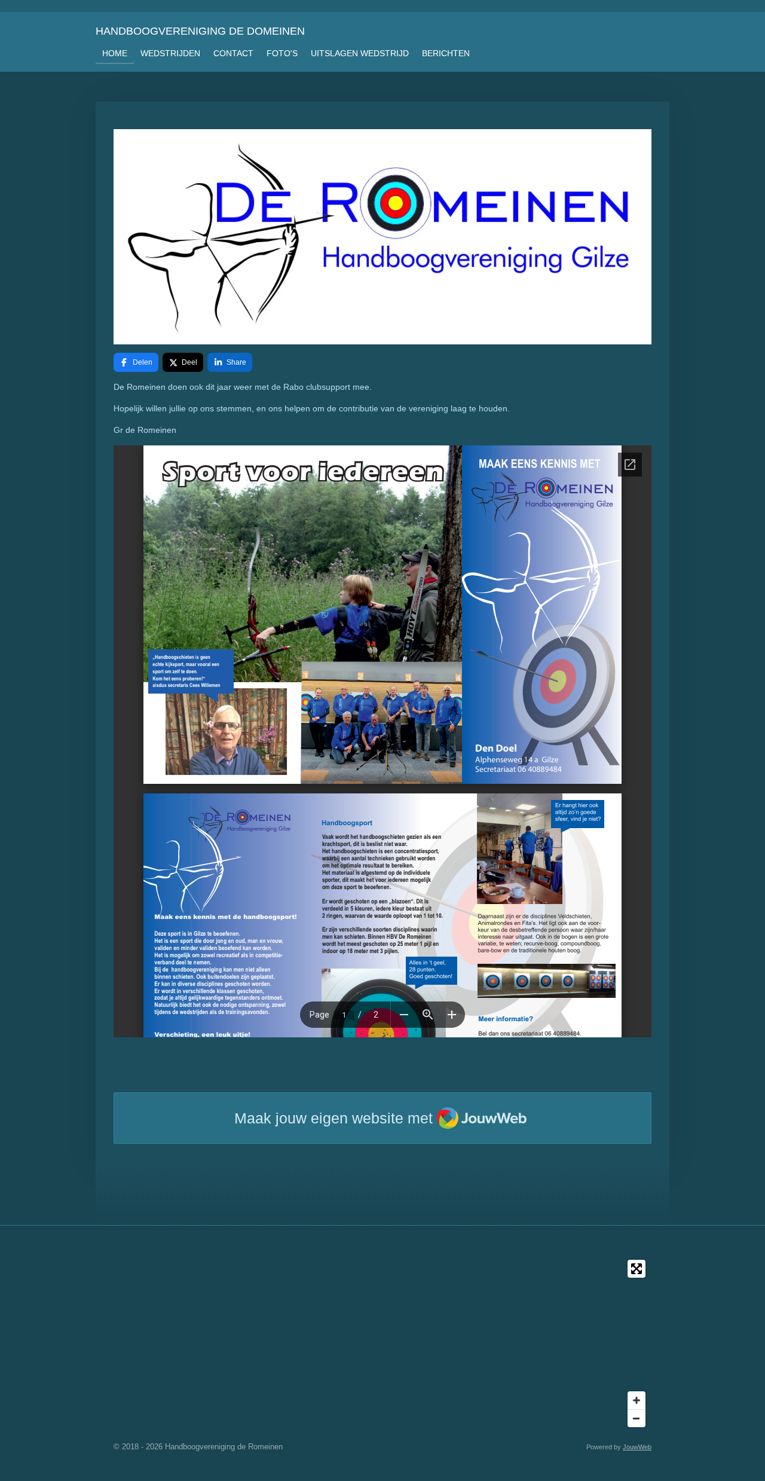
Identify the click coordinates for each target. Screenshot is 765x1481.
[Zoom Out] (636, 1418)
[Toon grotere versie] (382, 236)
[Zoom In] (636, 1400)
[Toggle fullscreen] (636, 1269)
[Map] (382, 1343)
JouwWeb (637, 1447)
